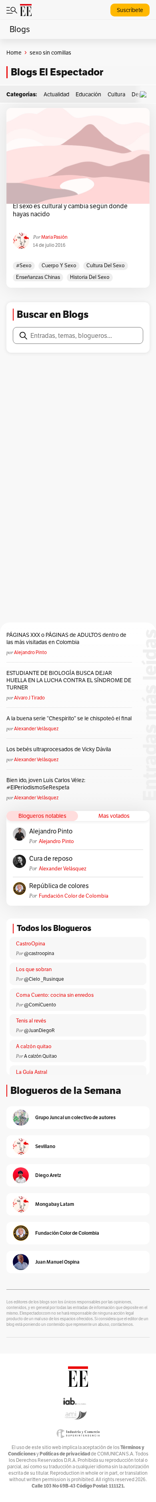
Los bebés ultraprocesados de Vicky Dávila (59, 749)
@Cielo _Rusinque (44, 979)
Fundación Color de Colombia (73, 895)
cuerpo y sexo (59, 265)
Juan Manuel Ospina (57, 1262)
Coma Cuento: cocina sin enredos (55, 995)
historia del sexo (90, 277)
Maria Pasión (54, 237)
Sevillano (45, 1146)
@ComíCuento (40, 1005)
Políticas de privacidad (65, 1454)
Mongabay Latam (54, 1204)
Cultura (116, 94)
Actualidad (56, 94)
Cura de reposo (50, 859)
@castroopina (39, 953)
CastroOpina (30, 943)
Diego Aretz (48, 1175)
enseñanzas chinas (38, 277)
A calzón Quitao (40, 1056)
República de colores (59, 886)
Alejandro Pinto (30, 652)
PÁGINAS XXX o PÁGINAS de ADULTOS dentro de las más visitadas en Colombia (66, 638)
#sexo (24, 265)
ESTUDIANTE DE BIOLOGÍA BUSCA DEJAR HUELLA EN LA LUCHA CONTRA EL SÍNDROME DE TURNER (68, 680)
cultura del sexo (105, 265)
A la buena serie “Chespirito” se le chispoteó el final (69, 718)
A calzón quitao (34, 1046)
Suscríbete (130, 10)
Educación (88, 94)
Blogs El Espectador (57, 72)
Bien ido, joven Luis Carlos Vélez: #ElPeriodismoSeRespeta (45, 783)
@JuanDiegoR (39, 1030)
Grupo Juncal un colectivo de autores (75, 1117)
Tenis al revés (31, 1020)
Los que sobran (34, 969)
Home (14, 52)
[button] (145, 94)
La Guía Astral (31, 1072)
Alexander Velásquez (36, 729)
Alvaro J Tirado (29, 698)
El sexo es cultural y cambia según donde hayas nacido (70, 210)
